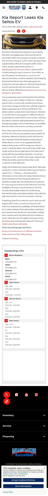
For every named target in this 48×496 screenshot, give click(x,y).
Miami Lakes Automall (32, 27)
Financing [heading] (8, 436)
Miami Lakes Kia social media (14, 224)
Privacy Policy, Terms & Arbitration (15, 474)
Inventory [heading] (8, 415)
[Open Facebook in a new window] (16, 394)
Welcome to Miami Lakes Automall (24, 2)
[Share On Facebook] (18, 31)
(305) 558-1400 (11, 262)
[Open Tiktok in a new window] (6, 401)
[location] (36, 7)
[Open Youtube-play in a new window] (26, 394)
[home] (14, 7)
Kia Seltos (6, 221)
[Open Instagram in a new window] (36, 394)
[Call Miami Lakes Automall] (43, 7)
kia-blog (14, 238)
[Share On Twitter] (23, 31)
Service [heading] (7, 426)
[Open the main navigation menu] (3, 7)
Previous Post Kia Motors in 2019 (16, 231)
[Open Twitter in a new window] (6, 394)
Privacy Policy (8, 492)
